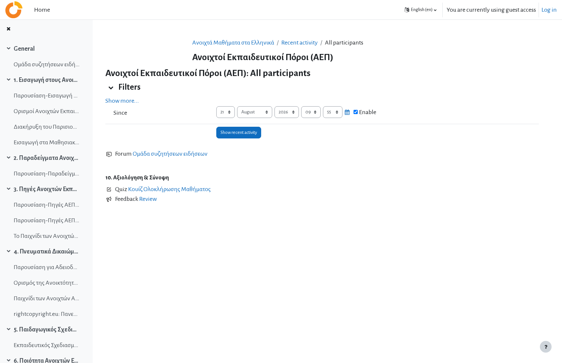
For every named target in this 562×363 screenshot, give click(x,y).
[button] (420, 9)
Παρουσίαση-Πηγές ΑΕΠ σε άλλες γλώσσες (47, 220)
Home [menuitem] (42, 9)
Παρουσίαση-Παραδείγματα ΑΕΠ (47, 173)
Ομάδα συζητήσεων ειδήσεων (47, 64)
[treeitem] (46, 56)
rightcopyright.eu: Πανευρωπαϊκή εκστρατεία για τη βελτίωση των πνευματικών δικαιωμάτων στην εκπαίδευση (47, 314)
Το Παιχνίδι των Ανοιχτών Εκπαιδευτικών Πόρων (47, 236)
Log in (549, 9)
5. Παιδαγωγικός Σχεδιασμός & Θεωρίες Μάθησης (47, 329)
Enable (367, 112)
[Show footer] (546, 347)
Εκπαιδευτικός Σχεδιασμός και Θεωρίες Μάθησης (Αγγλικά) (47, 345)
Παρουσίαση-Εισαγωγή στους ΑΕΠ (47, 95)
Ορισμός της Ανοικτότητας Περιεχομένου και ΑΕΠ (47, 282)
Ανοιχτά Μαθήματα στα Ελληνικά (233, 42)
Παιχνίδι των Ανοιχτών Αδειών (47, 298)
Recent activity (299, 42)
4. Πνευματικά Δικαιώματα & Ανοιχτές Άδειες (47, 251)
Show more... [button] (122, 100)
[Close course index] (8, 29)
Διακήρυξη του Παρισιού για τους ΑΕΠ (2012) (47, 126)
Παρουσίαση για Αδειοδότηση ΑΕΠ (47, 267)
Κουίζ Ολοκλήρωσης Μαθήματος (169, 189)
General (24, 48)
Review (148, 199)
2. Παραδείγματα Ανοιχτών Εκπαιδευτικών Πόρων (47, 158)
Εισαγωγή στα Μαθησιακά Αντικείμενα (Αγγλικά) (47, 142)
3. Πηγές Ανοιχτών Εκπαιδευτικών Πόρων (47, 189)
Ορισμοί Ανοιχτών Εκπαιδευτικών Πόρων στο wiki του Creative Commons (47, 111)
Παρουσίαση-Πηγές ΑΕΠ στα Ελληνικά (47, 204)
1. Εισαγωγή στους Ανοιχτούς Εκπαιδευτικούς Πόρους (47, 80)
